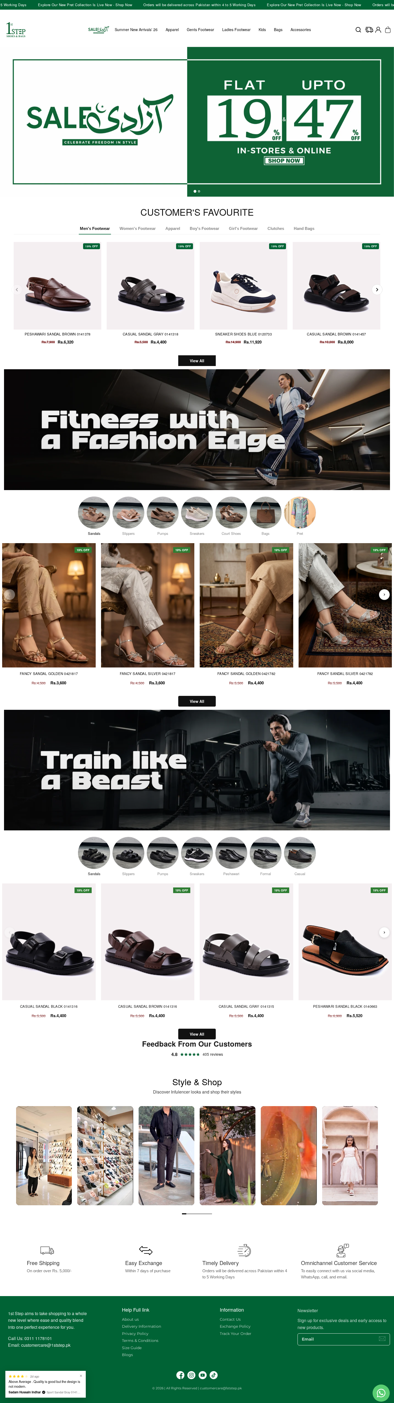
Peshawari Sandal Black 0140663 (345, 1006)
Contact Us (230, 1319)
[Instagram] (191, 1375)
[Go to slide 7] (210, 1213)
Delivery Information (141, 1326)
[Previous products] (9, 594)
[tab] (195, 191)
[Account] (378, 30)
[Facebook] (180, 1375)
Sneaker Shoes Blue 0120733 (243, 334)
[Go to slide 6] (205, 1213)
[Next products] (384, 594)
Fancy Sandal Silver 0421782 (345, 673)
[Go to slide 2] (188, 1213)
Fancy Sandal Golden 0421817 (49, 673)
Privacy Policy (135, 1333)
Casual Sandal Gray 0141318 (150, 334)
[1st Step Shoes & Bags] (197, 119)
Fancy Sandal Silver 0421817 (148, 673)
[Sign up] (382, 1338)
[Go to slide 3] (193, 1213)
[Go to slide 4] (197, 1213)
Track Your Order (235, 1333)
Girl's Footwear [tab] (243, 228)
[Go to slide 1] (184, 1213)
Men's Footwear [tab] (95, 228)
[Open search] (358, 30)
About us (130, 1319)
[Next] (377, 289)
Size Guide (132, 1347)
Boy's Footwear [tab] (204, 228)
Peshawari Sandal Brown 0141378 (58, 334)
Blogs (127, 1354)
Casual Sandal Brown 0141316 (147, 1006)
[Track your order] (369, 30)
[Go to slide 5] (201, 1213)
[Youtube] (203, 1375)
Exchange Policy (235, 1326)
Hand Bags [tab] (304, 228)
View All (197, 360)
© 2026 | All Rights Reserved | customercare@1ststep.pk (197, 1388)
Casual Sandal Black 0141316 (48, 1006)
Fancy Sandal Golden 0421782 (246, 673)
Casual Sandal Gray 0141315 (246, 1006)
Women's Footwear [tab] (138, 228)
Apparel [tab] (172, 228)
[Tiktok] (214, 1375)
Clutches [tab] (275, 228)
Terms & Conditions (140, 1340)
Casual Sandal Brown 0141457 (336, 334)
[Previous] (17, 289)
